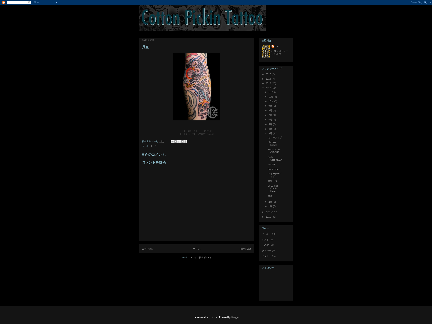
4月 (270, 129)
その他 (265, 245)
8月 (270, 110)
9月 (270, 105)
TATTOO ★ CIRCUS (274, 151)
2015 (269, 74)
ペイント (266, 256)
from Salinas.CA (275, 158)
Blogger (235, 317)
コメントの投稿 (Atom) (199, 257)
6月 (270, 119)
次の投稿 (147, 248)
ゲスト (265, 239)
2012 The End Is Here (273, 188)
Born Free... (274, 169)
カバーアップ (275, 137)
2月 (270, 201)
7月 (270, 115)
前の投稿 (245, 248)
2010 (269, 216)
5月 (270, 124)
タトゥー (154, 146)
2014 (269, 78)
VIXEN (271, 164)
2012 (269, 88)
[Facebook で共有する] (182, 141)
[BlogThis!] (175, 141)
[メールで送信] (172, 141)
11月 (271, 96)
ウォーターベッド (275, 175)
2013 (269, 83)
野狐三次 (272, 181)
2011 (268, 212)
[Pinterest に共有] (185, 141)
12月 (271, 92)
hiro (277, 46)
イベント (266, 234)
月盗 (145, 47)
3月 (270, 133)
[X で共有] (178, 141)
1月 (270, 206)
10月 (271, 101)
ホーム (197, 248)
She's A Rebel (272, 143)
